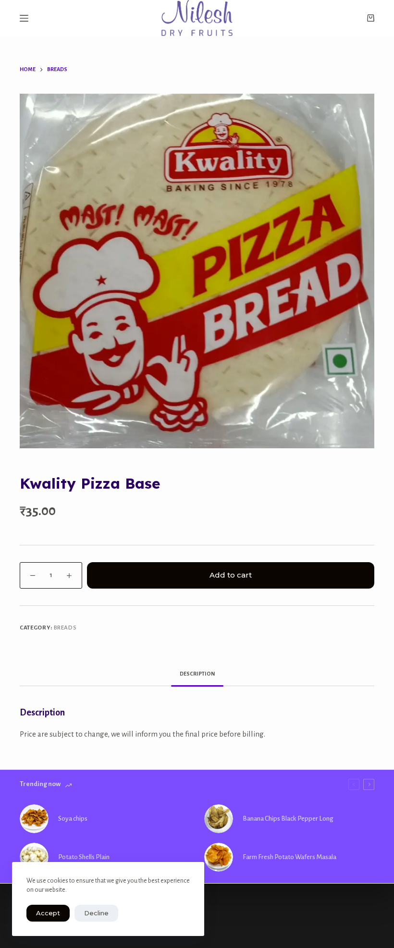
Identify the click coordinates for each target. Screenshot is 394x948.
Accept (48, 913)
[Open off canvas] (24, 18)
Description (197, 674)
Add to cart (230, 574)
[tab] (197, 674)
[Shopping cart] (370, 18)
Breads (65, 628)
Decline (96, 913)
